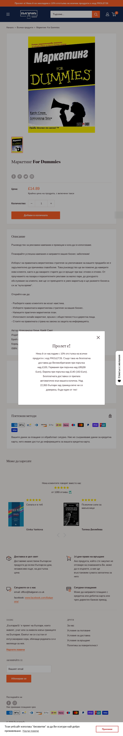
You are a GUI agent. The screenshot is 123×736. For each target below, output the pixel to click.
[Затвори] (98, 337)
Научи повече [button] (31, 731)
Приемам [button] (107, 729)
